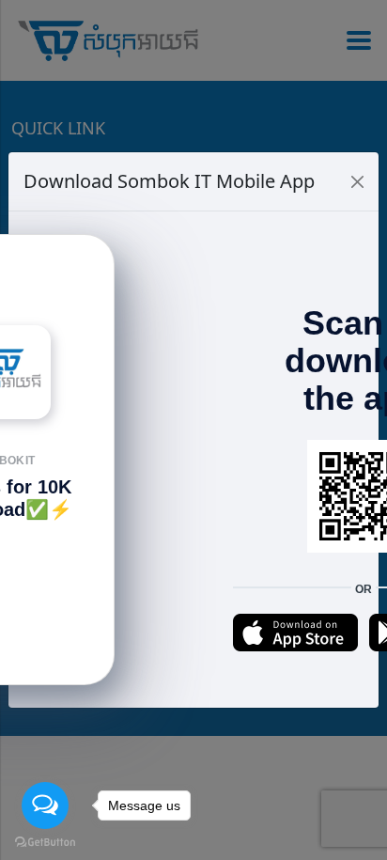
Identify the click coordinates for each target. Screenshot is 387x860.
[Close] (357, 181)
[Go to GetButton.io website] (45, 841)
